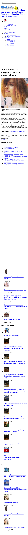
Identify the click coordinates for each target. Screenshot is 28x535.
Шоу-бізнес (6, 26)
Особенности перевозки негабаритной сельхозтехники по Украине (13, 146)
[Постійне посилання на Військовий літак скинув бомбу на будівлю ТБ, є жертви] (6, 426)
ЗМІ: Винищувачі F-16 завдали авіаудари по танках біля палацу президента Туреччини (14, 390)
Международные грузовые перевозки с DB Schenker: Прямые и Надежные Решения (15, 297)
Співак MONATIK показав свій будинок (14, 163)
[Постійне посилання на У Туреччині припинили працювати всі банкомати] (6, 400)
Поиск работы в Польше (12, 319)
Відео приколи (10, 45)
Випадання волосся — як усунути (14, 527)
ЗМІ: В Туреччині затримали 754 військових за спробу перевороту (14, 362)
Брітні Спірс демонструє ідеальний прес (14, 164)
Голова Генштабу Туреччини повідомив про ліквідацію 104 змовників (13, 348)
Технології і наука (11, 25)
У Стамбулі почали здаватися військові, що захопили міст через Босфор (14, 376)
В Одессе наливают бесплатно (11, 159)
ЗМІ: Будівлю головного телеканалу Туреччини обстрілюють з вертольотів (15, 457)
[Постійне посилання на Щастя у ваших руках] (6, 499)
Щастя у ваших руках (11, 502)
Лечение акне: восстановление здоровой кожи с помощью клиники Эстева (15, 306)
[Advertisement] (14, 57)
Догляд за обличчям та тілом (14, 36)
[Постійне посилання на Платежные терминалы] (6, 332)
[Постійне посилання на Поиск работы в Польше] (6, 316)
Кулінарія (12, 43)
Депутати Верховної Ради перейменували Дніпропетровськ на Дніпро (15, 489)
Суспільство (10, 24)
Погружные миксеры (9, 148)
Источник (3, 139)
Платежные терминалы (11, 335)
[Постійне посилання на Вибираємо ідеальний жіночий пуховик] (6, 274)
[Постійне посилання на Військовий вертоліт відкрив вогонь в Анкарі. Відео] (6, 439)
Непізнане (6, 31)
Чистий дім (12, 41)
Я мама (8, 29)
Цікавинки (6, 37)
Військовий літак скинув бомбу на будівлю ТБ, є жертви (15, 430)
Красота (6, 33)
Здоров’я (6, 28)
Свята (8, 39)
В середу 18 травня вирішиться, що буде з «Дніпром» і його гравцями (15, 475)
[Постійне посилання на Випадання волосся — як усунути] (6, 524)
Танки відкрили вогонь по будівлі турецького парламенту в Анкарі (15, 417)
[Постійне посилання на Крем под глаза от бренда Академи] (6, 287)
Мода (8, 44)
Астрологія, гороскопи (12, 32)
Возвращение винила (9, 150)
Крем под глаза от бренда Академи (15, 290)
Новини (6, 22)
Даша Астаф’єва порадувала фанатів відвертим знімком (13, 132)
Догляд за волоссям (11, 35)
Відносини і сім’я (11, 40)
